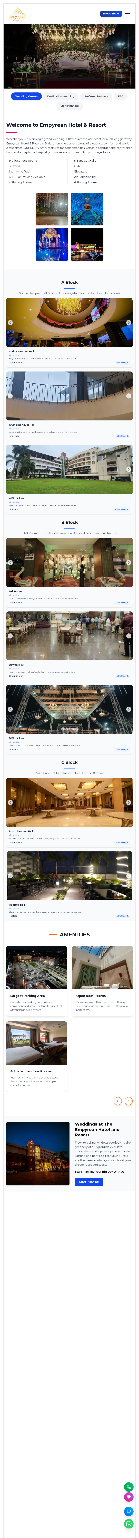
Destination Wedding (60, 96)
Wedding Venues (26, 96)
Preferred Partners (96, 96)
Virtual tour (14, 355)
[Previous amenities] (118, 1101)
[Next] (128, 322)
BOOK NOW (111, 13)
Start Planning (70, 105)
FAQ (120, 96)
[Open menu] (127, 14)
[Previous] (10, 322)
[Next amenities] (129, 1101)
